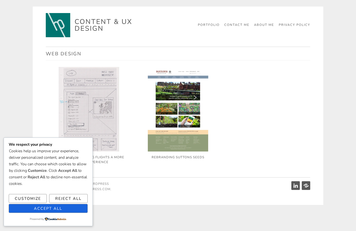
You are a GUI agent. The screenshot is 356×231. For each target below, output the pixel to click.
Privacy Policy (294, 25)
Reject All (68, 198)
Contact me (236, 25)
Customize (28, 198)
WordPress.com (94, 189)
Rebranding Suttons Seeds (178, 157)
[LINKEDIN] (295, 185)
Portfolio (209, 25)
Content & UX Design (103, 25)
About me (264, 25)
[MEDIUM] (305, 185)
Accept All (48, 208)
